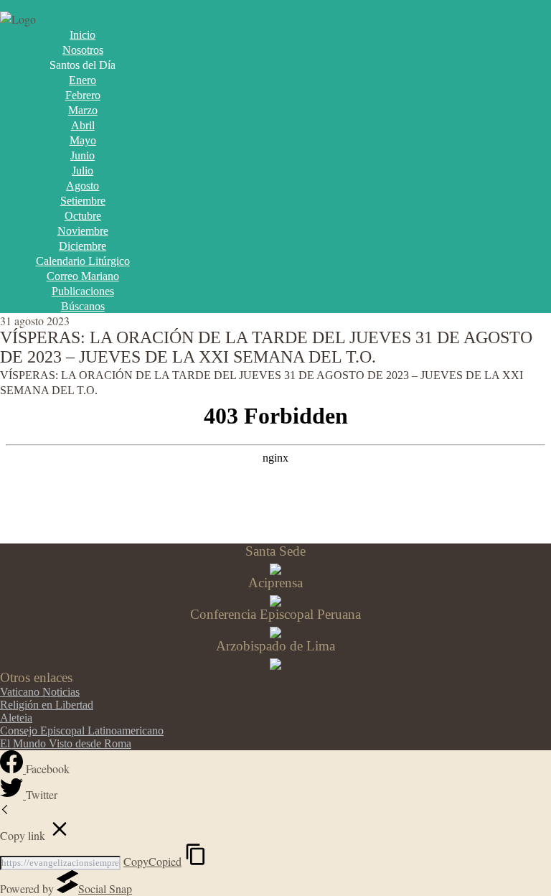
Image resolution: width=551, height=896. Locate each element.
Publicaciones (83, 291)
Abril (83, 125)
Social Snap (105, 888)
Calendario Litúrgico (83, 261)
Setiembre (82, 201)
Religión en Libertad (46, 705)
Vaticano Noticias (40, 692)
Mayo (83, 140)
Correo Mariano (83, 276)
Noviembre (82, 231)
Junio (82, 155)
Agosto (82, 185)
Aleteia (16, 717)
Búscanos (83, 306)
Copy (152, 861)
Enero (82, 80)
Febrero (82, 95)
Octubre (83, 216)
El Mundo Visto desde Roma (65, 743)
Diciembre (82, 246)
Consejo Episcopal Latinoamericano (82, 730)
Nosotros (82, 50)
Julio (82, 170)
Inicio (82, 35)
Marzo (83, 110)
